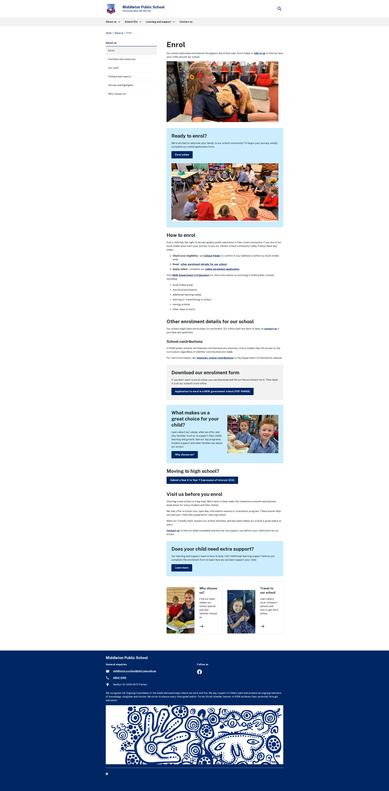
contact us (270, 328)
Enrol (111, 50)
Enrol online (182, 154)
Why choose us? (184, 454)
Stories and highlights (120, 85)
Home (109, 33)
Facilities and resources (121, 59)
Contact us (173, 530)
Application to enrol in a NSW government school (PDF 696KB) (212, 391)
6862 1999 (119, 677)
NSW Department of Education (190, 275)
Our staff (113, 67)
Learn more (182, 567)
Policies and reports (119, 76)
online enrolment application (222, 269)
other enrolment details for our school (204, 264)
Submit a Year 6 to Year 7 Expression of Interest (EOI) (202, 480)
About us (119, 33)
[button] (112, 22)
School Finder (212, 255)
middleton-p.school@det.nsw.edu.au (134, 671)
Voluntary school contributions (215, 358)
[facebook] (199, 673)
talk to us (259, 53)
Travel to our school (267, 590)
